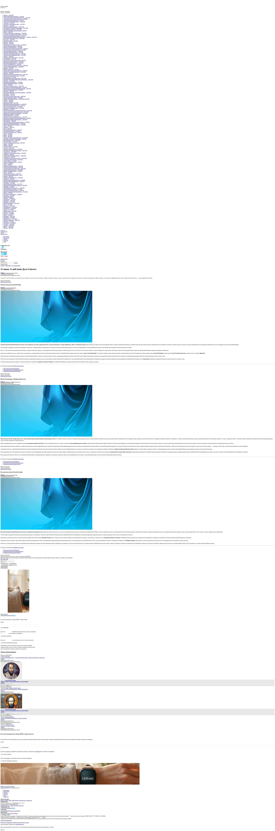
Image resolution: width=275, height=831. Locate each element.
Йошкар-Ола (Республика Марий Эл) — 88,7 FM (15, 74)
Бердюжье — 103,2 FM (9, 202)
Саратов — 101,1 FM (8, 148)
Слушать (3, 656)
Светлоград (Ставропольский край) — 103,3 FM (15, 150)
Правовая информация (6, 820)
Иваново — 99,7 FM (8, 68)
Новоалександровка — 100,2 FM (11, 220)
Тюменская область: (8, 197)
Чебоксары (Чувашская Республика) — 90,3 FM (15, 185)
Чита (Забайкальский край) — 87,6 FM (12, 189)
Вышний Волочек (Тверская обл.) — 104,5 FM (14, 44)
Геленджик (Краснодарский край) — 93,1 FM (14, 50)
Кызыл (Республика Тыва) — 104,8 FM (13, 97)
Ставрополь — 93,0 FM (9, 157)
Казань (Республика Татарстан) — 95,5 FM (13, 75)
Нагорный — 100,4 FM (9, 217)
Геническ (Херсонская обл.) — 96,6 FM (13, 51)
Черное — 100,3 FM (8, 226)
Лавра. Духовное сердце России (13, 688)
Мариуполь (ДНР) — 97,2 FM (10, 102)
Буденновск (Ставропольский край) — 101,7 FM (15, 34)
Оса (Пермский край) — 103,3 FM (11, 131)
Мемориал (6, 796)
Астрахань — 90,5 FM (8, 23)
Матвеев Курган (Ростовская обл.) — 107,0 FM (14, 104)
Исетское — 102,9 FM (8, 213)
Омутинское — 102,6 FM (9, 222)
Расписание (6, 238)
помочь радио (4, 231)
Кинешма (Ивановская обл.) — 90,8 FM (13, 83)
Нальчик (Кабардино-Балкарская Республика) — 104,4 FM (17, 110)
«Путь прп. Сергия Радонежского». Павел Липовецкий (14, 689)
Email (2, 622)
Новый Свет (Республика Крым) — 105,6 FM (14, 124)
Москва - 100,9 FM (5, 12)
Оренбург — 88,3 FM (8, 127)
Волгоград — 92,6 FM (8, 39)
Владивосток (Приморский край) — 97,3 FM (14, 35)
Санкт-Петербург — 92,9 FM (10, 146)
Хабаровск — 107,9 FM (9, 182)
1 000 (4, 559)
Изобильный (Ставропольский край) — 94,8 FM (15, 70)
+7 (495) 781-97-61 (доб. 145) (16, 805)
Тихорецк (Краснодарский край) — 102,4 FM (14, 168)
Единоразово (13, 563)
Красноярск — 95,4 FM (9, 95)
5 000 (6, 559)
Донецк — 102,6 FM (8, 56)
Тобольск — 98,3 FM (8, 221)
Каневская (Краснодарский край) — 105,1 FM (14, 78)
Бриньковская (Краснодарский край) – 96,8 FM (14, 30)
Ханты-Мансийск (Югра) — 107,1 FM (12, 184)
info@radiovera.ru (5, 805)
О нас (4, 241)
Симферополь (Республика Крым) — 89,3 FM (14, 153)
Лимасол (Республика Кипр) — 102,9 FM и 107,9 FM (16, 99)
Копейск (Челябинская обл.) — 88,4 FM (13, 90)
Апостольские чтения (10, 680)
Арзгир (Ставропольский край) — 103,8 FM (14, 21)
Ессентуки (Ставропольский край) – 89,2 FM (14, 60)
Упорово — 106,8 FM (8, 225)
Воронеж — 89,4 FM (8, 43)
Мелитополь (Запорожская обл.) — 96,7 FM (14, 105)
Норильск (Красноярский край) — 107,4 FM (14, 123)
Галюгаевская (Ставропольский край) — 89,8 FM (15, 48)
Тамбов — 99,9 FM (8, 163)
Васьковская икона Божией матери (11, 371)
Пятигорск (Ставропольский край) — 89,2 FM (14, 139)
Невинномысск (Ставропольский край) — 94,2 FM (15, 112)
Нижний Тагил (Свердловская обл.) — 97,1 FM (15, 117)
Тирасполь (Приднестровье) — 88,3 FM (13, 167)
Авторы (5, 239)
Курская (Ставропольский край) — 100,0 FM (14, 96)
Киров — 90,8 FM (7, 84)
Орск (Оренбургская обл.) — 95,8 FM (12, 130)
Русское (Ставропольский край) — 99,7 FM (14, 142)
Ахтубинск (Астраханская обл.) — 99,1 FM (14, 24)
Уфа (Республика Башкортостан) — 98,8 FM (14, 180)
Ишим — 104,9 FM (8, 215)
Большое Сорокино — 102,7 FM (11, 203)
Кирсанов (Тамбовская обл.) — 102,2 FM (13, 86)
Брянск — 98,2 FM (8, 32)
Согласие (8, 631)
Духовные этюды (9, 724)
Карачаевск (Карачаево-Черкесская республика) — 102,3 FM (18, 79)
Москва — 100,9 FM (8, 15)
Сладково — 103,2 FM (8, 224)
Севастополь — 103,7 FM (9, 151)
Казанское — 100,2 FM (9, 216)
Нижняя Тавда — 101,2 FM (10, 218)
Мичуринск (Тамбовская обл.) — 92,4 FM (13, 108)
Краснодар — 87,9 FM (8, 93)
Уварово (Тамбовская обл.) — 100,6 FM (13, 177)
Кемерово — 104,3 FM (8, 81)
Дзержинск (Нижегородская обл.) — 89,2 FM (14, 53)
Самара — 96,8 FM (8, 145)
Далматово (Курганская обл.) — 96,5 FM (13, 52)
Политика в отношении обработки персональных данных (15, 822)
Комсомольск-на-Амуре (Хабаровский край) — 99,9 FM (17, 88)
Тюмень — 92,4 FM (8, 176)
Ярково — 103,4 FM (8, 228)
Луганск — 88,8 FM (8, 101)
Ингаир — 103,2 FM (8, 212)
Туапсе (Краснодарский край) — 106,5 (12, 175)
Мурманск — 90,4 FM (8, 109)
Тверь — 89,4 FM (7, 164)
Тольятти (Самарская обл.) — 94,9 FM (12, 171)
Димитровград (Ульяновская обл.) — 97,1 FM (14, 55)
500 (1, 559)
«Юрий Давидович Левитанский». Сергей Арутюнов (14, 718)
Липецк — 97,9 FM (8, 100)
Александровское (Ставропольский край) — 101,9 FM (16, 17)
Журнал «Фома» (5, 800)
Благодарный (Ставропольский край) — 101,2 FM (15, 28)
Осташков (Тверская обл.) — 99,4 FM (12, 132)
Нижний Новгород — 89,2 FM (10, 115)
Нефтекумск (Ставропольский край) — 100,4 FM (15, 113)
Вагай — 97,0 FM (7, 204)
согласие (8, 640)
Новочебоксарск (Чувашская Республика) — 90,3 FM (16, 122)
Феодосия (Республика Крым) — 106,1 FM (13, 181)
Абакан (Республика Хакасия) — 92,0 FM (13, 16)
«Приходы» (29, 800)
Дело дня (3, 230)
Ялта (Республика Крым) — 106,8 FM (12, 194)
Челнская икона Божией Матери (11, 368)
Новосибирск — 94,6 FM (9, 121)
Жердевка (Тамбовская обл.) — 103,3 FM (13, 63)
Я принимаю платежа (9, 565)
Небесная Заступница (6, 282)
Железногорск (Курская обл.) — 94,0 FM (13, 61)
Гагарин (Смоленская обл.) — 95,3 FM (12, 47)
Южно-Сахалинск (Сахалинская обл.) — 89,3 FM (15, 191)
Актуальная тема (16, 265)
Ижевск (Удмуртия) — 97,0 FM (11, 69)
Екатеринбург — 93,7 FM (9, 59)
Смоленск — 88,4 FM (8, 154)
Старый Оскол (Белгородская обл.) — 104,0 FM (15, 158)
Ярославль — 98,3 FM (8, 195)
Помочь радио (4, 566)
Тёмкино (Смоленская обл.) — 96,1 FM (13, 166)
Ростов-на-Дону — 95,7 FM (10, 141)
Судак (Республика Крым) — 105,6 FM (12, 159)
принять (3, 829)
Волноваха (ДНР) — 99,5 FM (10, 41)
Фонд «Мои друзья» (14, 800)
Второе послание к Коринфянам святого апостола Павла (14, 681)
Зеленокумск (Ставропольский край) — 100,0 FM (15, 65)
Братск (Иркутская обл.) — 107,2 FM (12, 29)
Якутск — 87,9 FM (8, 193)
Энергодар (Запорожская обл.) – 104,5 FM (13, 190)
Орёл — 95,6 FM (7, 128)
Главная (2, 265)
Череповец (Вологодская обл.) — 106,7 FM (13, 188)
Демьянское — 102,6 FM (9, 208)
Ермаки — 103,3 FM (8, 209)
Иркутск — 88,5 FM (8, 73)
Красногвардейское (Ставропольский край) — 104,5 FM (17, 92)
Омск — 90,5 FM (7, 126)
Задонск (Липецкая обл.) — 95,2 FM (12, 64)
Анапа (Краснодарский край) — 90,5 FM (13, 20)
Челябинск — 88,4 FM (8, 186)
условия (11, 565)
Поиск (16, 263)
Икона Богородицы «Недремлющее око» (13, 370)
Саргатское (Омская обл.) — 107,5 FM (12, 149)
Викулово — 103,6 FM (8, 206)
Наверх (2, 786)
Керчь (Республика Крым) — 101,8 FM (12, 82)
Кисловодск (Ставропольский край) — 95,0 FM (15, 87)
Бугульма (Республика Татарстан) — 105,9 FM (14, 33)
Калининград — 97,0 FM (9, 77)
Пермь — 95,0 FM (7, 135)
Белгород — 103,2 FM (8, 25)
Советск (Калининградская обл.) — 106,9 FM (14, 155)
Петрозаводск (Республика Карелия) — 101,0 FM (15, 137)
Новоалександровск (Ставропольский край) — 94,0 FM (17, 118)
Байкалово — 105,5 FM (9, 200)
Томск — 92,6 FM (7, 172)
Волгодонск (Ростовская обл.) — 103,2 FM (13, 38)
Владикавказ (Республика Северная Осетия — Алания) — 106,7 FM (20, 37)
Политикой (5, 633)
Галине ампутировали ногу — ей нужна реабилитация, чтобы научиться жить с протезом (22, 657)
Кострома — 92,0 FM (8, 91)
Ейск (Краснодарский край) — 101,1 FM (13, 57)
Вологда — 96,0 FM (8, 42)
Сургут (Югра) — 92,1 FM (9, 160)
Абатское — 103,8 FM (8, 198)
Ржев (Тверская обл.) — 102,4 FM (11, 140)
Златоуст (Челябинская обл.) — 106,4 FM (13, 66)
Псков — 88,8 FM (7, 136)
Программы (6, 236)
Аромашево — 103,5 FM (9, 199)
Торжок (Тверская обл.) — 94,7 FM (11, 173)
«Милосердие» (22, 800)
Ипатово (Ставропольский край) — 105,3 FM (14, 72)
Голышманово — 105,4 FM (10, 207)
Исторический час (9, 717)
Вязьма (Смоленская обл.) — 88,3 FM (12, 46)
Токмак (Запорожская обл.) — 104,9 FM (13, 170)
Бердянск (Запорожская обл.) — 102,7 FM (13, 26)
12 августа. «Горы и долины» (8, 726)
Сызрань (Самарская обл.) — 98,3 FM (12, 162)
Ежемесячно (5, 563)
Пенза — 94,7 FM (7, 133)
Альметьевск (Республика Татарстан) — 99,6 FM (15, 19)
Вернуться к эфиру (5, 11)
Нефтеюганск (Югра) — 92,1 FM (11, 114)
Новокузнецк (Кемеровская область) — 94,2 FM (15, 119)
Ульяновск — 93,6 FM (8, 179)
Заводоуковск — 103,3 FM (9, 211)
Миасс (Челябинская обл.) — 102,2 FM (12, 106)
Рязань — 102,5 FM (8, 144)
